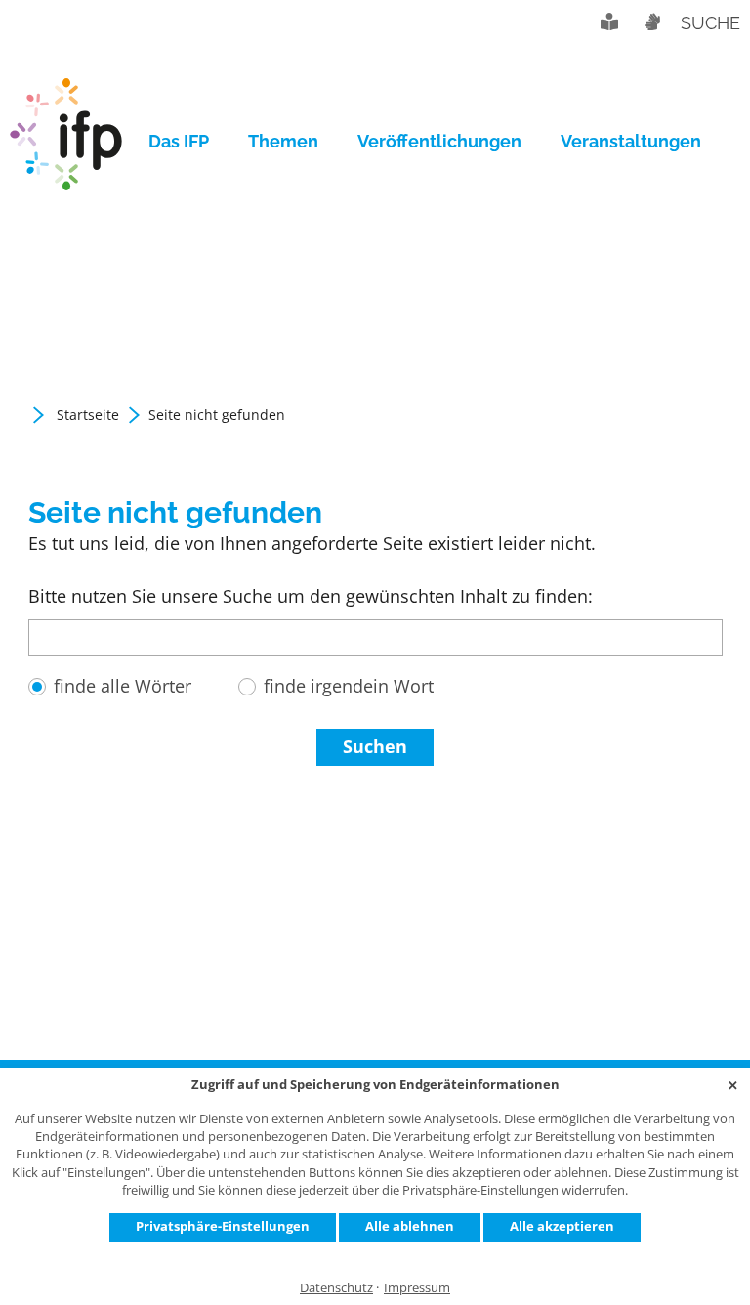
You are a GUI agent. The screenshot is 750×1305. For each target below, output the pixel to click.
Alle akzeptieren (562, 1226)
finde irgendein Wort (349, 685)
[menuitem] (188, 141)
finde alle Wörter (122, 685)
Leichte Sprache (609, 21)
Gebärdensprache (651, 21)
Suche (710, 23)
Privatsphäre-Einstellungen (223, 1226)
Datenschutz (336, 1288)
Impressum (417, 1288)
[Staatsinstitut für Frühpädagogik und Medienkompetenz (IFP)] (66, 141)
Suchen (375, 746)
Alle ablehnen (409, 1226)
